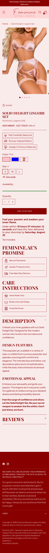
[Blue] (15, 159)
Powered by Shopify (10, 543)
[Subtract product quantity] (4, 201)
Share (9, 105)
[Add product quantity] (12, 201)
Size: (5, 166)
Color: (7, 154)
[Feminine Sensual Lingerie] (24, 12)
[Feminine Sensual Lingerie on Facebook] (3, 464)
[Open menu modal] (3, 12)
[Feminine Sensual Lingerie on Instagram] (8, 464)
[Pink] (6, 159)
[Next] (45, 3)
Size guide (11, 177)
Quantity (6, 196)
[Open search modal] (39, 12)
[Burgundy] (24, 159)
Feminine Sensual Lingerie (27, 522)
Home (5, 24)
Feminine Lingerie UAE (13, 120)
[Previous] (4, 3)
